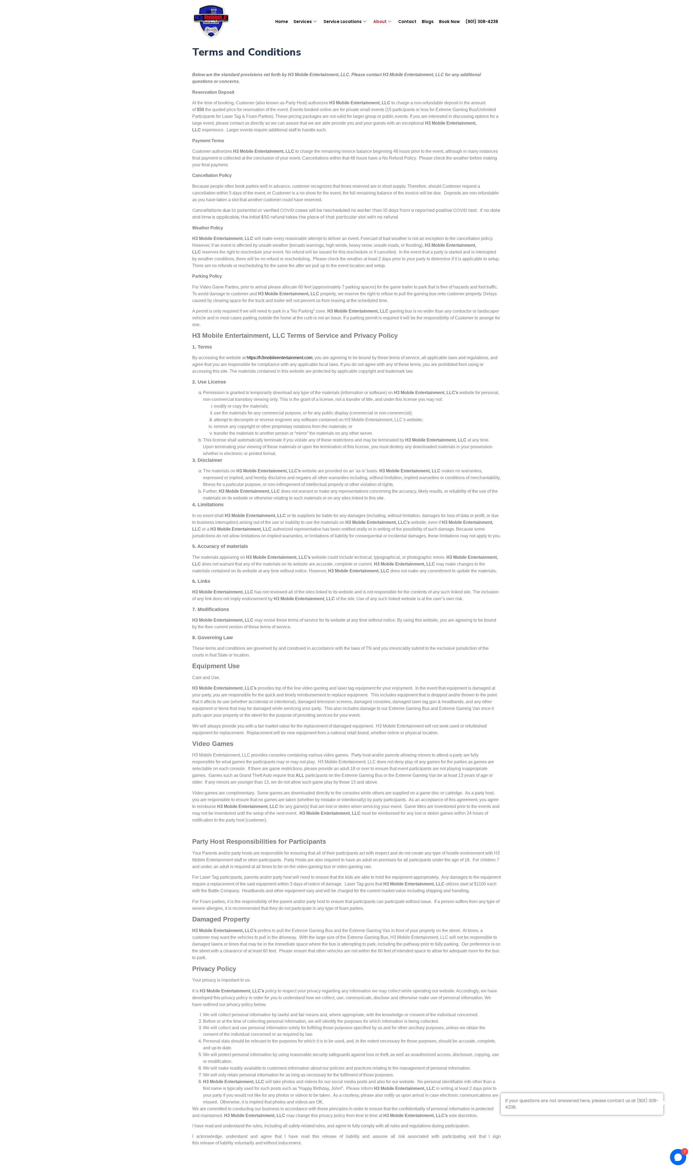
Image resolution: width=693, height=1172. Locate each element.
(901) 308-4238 (481, 21)
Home (281, 21)
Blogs (428, 21)
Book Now (449, 21)
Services (302, 21)
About (380, 21)
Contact (407, 21)
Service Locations (342, 21)
